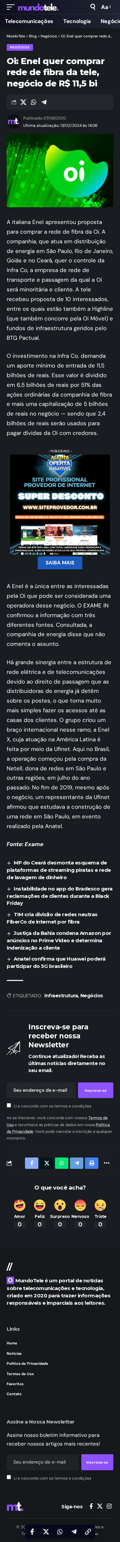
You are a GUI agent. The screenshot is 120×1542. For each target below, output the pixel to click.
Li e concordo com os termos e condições (52, 1106)
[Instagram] (109, 1506)
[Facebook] (91, 1506)
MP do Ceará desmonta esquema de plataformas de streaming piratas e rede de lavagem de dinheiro (59, 869)
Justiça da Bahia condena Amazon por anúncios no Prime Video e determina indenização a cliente (59, 940)
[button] (12, 7)
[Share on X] (23, 102)
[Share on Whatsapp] (33, 102)
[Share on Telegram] (44, 102)
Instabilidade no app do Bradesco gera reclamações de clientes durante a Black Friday (60, 896)
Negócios (20, 47)
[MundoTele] (38, 7)
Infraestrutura (61, 996)
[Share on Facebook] (32, 1532)
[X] (99, 1506)
